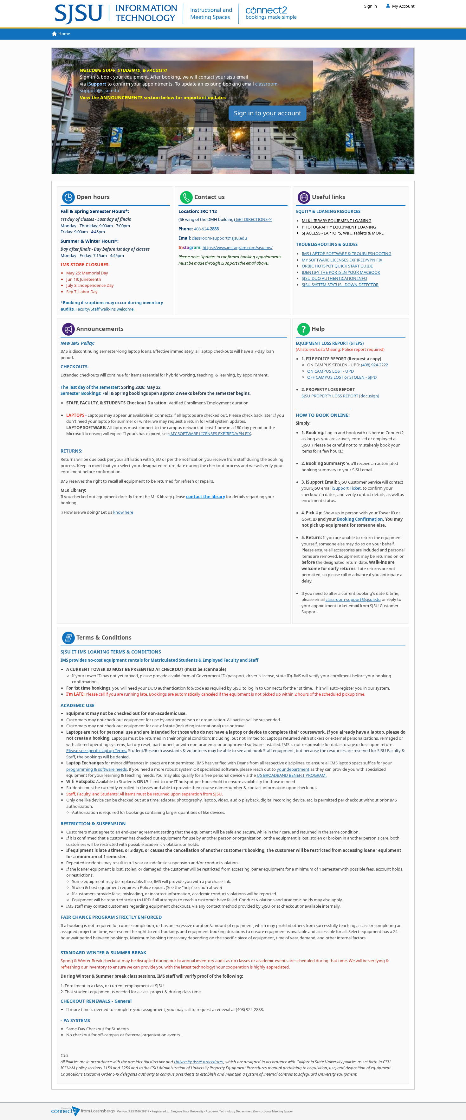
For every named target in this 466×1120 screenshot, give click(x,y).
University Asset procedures (198, 1062)
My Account (403, 6)
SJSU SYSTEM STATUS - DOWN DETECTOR (340, 284)
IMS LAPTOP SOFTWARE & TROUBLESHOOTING (346, 253)
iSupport (96, 84)
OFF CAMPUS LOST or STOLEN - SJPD (342, 377)
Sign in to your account (267, 113)
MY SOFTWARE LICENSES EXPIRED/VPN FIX (342, 260)
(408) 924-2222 (374, 365)
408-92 (206, 229)
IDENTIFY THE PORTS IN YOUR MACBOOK (341, 272)
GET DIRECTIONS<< (253, 219)
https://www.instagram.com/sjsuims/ (238, 247)
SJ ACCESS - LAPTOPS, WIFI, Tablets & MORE (343, 233)
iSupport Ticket (346, 488)
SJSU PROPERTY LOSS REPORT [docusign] (340, 396)
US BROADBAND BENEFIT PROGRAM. (292, 775)
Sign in (370, 6)
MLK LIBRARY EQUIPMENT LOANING (336, 220)
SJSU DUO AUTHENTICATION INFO (334, 278)
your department (293, 769)
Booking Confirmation (360, 519)
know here (122, 512)
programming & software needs (96, 769)
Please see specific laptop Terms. (96, 750)
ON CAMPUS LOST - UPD (330, 371)
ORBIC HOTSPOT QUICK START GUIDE (337, 266)
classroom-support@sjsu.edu (219, 238)
